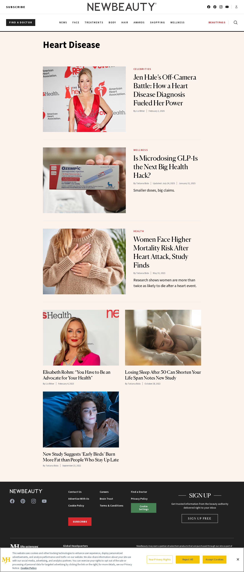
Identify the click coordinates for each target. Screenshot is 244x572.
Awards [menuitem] (139, 22)
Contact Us (75, 492)
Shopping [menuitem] (157, 22)
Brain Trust (106, 498)
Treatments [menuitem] (94, 22)
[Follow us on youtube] (227, 6)
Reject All (187, 559)
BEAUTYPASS (217, 22)
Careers (104, 492)
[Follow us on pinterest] (214, 6)
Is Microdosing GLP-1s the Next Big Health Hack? (165, 167)
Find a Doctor (139, 492)
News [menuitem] (63, 22)
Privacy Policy (139, 498)
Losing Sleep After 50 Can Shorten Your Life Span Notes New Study (163, 375)
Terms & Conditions (111, 505)
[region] (122, 560)
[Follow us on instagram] (220, 6)
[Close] (238, 559)
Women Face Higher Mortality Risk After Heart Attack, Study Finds (162, 252)
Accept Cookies (214, 559)
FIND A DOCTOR (20, 22)
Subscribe (15, 7)
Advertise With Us (78, 498)
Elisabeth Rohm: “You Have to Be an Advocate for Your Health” (76, 375)
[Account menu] (236, 6)
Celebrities (142, 69)
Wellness (140, 150)
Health (138, 231)
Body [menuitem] (112, 22)
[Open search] (235, 22)
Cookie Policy (76, 505)
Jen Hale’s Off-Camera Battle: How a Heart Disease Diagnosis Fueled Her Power (164, 90)
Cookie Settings (143, 508)
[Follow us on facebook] (208, 6)
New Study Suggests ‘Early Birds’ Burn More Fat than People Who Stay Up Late (81, 457)
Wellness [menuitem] (177, 22)
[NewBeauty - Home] (122, 7)
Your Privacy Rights (160, 559)
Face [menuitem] (75, 22)
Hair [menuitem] (124, 22)
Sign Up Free (200, 518)
